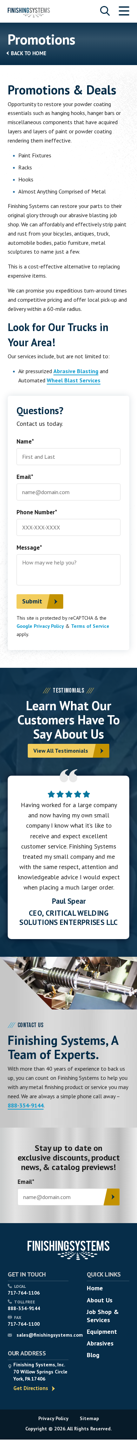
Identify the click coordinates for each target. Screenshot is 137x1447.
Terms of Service (90, 626)
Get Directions (30, 1388)
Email (26, 1182)
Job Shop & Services (103, 1316)
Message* (29, 548)
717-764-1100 (24, 1324)
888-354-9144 (26, 1105)
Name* (25, 442)
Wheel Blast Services (73, 380)
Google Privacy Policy (40, 626)
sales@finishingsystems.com (50, 1335)
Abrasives (100, 1343)
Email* (25, 477)
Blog (93, 1355)
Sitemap (89, 1418)
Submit (32, 601)
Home (39, 53)
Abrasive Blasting (75, 371)
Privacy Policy (53, 1418)
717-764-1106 (24, 1293)
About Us (99, 1300)
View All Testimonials (60, 750)
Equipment (102, 1331)
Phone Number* (37, 512)
